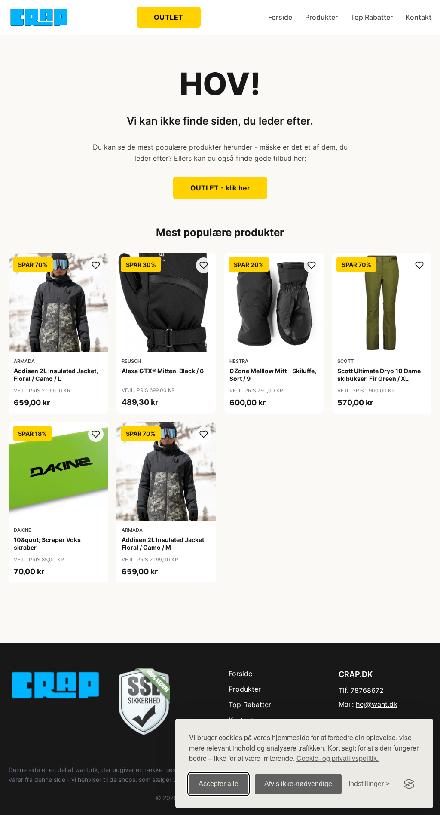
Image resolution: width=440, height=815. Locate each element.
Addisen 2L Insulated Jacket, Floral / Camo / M (164, 543)
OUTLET (168, 17)
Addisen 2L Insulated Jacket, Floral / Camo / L (56, 374)
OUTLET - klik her (220, 188)
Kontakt (418, 17)
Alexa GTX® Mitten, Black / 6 (163, 370)
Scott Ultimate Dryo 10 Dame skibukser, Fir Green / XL (379, 374)
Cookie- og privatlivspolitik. (337, 758)
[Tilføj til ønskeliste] (96, 265)
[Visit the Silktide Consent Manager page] (409, 784)
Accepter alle (218, 783)
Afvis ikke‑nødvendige (298, 783)
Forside (280, 17)
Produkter (321, 17)
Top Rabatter (372, 17)
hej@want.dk (376, 704)
